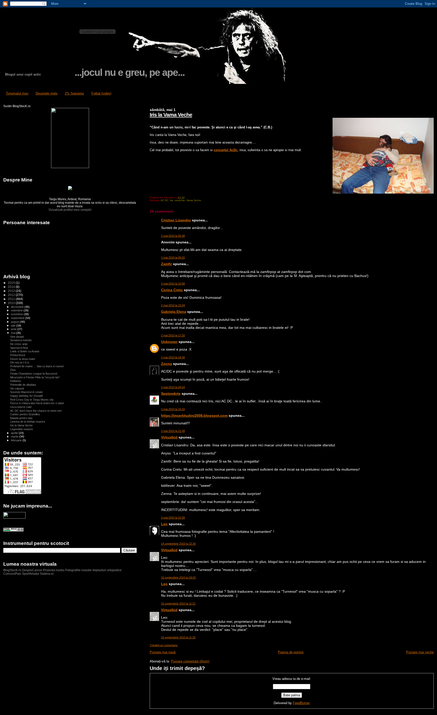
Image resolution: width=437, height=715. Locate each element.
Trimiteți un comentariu (164, 645)
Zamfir (166, 264)
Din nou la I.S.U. (20, 362)
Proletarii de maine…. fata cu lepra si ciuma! (37, 366)
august (15, 321)
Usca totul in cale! (21, 406)
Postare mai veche (420, 652)
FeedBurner (301, 703)
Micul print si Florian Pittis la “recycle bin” (35, 377)
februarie (17, 440)
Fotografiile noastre (78, 570)
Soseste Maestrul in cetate (26, 392)
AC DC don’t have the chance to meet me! (36, 410)
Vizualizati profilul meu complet (70, 210)
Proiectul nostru (53, 570)
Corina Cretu (172, 290)
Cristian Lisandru (176, 220)
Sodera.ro (47, 573)
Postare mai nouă (163, 652)
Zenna (166, 364)
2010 (12, 303)
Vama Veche (193, 200)
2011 (12, 299)
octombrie (17, 314)
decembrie (18, 306)
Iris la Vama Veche (171, 115)
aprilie (15, 432)
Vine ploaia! (17, 336)
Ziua (12, 369)
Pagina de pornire (290, 652)
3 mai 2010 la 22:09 (173, 517)
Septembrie (171, 393)
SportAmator (30, 573)
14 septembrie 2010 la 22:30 (178, 543)
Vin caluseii (17, 388)
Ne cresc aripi (18, 343)
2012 (12, 294)
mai (13, 332)
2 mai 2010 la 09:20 (173, 257)
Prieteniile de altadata (23, 384)
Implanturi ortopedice (107, 570)
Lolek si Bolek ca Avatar (24, 351)
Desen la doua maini (22, 358)
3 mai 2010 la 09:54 (173, 387)
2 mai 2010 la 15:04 (173, 305)
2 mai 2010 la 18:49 (173, 357)
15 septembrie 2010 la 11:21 (178, 603)
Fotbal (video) (101, 93)
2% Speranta (74, 93)
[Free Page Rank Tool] (13, 530)
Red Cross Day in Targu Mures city (32, 399)
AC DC (164, 200)
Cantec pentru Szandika (25, 414)
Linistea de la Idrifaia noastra (27, 421)
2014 (12, 286)
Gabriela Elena (173, 312)
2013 (12, 290)
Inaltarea (15, 380)
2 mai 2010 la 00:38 (173, 235)
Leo (164, 524)
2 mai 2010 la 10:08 (173, 283)
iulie (13, 325)
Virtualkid (169, 437)
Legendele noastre (21, 429)
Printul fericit (17, 355)
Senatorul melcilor (21, 340)
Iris (171, 200)
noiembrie (17, 310)
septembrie (18, 317)
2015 (12, 282)
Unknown (169, 342)
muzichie (180, 200)
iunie (14, 329)
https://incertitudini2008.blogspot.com (194, 415)
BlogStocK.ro (12, 570)
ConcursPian (12, 573)
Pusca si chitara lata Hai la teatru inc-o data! (37, 403)
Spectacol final (19, 347)
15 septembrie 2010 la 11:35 (178, 637)
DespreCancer (32, 570)
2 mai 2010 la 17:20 (173, 335)
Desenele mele (46, 93)
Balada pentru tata (21, 418)
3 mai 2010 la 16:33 (173, 409)
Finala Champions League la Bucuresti (33, 373)
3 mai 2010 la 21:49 (173, 430)
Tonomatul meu (17, 93)
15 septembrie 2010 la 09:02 (178, 577)
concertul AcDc (225, 150)
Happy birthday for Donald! (26, 395)
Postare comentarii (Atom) (190, 661)
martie (15, 436)
